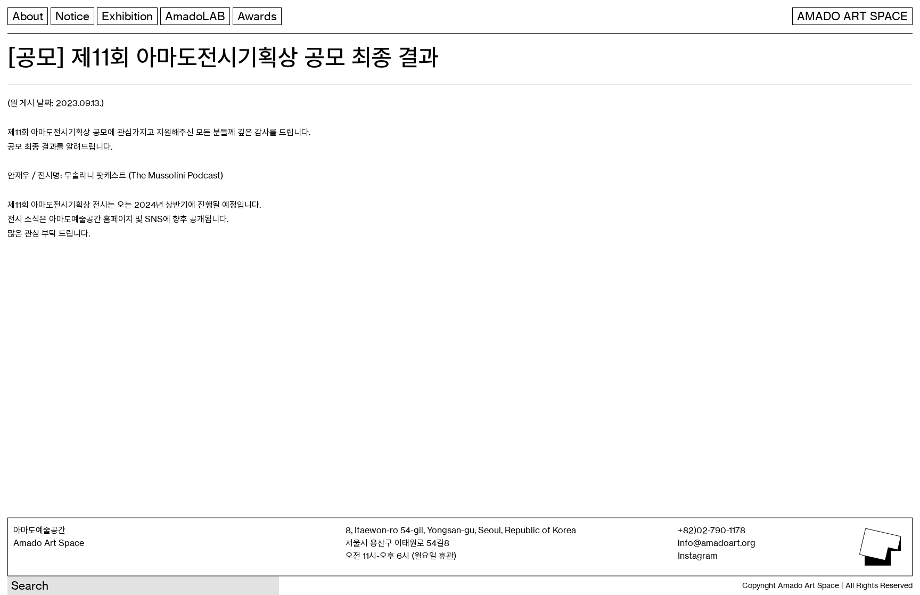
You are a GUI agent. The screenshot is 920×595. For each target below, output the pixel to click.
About (27, 16)
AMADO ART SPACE (852, 16)
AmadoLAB (195, 16)
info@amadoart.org (716, 542)
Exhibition (127, 16)
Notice (72, 16)
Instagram (698, 555)
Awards (257, 16)
